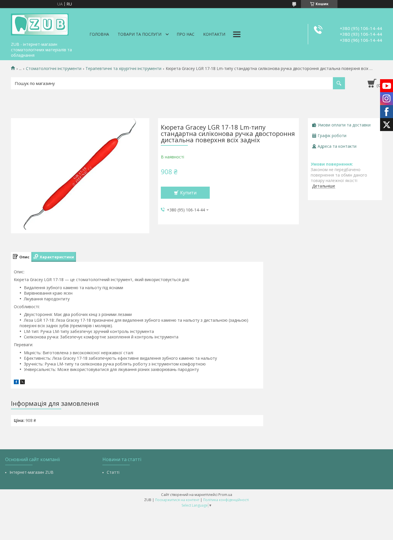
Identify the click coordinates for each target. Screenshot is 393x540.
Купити (188, 193)
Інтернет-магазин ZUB (31, 472)
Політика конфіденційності (226, 499)
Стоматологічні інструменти (53, 68)
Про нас (185, 34)
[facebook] (16, 382)
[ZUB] (39, 23)
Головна (99, 34)
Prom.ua (225, 494)
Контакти (214, 34)
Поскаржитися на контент (177, 499)
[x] (22, 382)
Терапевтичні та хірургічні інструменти (123, 68)
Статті (113, 472)
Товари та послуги (139, 34)
